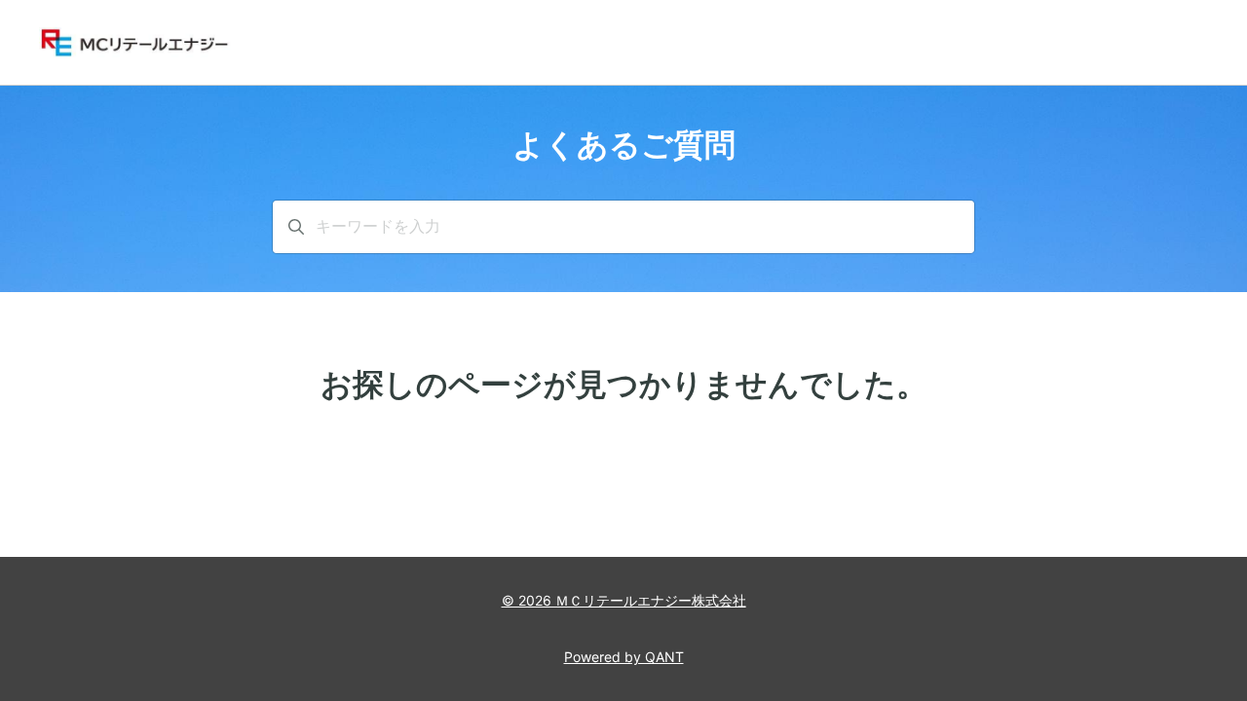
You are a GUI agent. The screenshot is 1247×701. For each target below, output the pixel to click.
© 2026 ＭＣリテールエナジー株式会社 (624, 600)
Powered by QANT (624, 656)
